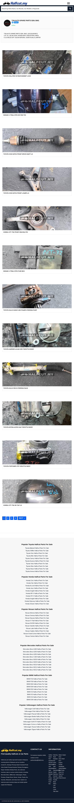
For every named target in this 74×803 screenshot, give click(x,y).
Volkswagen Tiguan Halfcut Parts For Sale (37, 729)
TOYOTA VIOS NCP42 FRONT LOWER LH (16, 193)
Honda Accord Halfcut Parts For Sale (37, 585)
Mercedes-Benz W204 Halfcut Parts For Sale (37, 662)
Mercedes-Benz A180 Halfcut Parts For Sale (37, 649)
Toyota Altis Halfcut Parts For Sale (37, 556)
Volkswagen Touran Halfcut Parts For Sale (37, 727)
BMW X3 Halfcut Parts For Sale (37, 692)
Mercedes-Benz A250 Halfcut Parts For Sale (37, 654)
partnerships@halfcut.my (37, 760)
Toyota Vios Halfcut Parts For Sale (37, 553)
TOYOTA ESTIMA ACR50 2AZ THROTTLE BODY (18, 427)
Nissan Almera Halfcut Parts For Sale (37, 613)
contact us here (35, 757)
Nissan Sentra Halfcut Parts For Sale (37, 636)
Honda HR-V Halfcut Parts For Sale (37, 593)
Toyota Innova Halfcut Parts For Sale (37, 571)
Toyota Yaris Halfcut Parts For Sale (37, 563)
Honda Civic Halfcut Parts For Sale (37, 580)
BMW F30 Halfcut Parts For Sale (37, 681)
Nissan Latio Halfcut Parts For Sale (37, 628)
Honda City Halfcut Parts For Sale (37, 583)
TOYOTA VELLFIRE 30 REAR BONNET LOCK (17, 76)
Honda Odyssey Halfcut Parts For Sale (37, 601)
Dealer (16, 22)
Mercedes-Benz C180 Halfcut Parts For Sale (37, 657)
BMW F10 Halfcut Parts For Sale (37, 679)
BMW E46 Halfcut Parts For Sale (37, 699)
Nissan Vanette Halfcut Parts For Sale (37, 626)
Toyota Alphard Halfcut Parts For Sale (37, 548)
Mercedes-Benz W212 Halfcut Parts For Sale (37, 670)
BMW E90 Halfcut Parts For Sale (37, 686)
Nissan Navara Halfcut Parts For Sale (37, 618)
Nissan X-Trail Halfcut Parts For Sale (37, 620)
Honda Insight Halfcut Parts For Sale (37, 591)
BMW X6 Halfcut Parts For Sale (37, 697)
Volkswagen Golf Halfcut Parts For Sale (37, 709)
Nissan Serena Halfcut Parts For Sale (37, 615)
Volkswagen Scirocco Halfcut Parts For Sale (37, 724)
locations (22, 762)
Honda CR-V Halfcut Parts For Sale (37, 596)
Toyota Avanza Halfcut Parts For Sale (37, 561)
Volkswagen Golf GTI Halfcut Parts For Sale (37, 721)
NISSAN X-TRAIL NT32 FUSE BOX (14, 271)
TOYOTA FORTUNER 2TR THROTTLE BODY (16, 466)
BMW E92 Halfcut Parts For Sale (37, 689)
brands (21, 772)
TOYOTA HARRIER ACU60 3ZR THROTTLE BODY (18, 349)
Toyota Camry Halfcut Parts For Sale (37, 558)
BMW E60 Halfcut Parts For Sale (37, 684)
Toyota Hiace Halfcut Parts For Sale (37, 569)
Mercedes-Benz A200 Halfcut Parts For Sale (37, 651)
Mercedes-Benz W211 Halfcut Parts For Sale (37, 667)
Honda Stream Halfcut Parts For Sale (37, 604)
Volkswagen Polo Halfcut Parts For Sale (37, 711)
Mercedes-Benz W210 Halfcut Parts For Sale (37, 664)
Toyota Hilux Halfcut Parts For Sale (37, 566)
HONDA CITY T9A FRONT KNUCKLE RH (15, 232)
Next (21, 518)
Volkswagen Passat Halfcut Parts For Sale (37, 714)
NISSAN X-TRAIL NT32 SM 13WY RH (14, 115)
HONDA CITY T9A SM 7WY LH (12, 505)
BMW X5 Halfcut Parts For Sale (37, 694)
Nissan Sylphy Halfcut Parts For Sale (37, 631)
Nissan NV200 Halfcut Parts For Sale (37, 623)
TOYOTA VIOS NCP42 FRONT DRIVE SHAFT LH (18, 154)
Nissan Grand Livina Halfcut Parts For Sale (37, 633)
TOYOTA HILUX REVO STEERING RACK (15, 388)
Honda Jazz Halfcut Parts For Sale (37, 588)
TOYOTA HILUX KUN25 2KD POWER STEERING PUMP (20, 310)
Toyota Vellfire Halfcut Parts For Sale (37, 550)
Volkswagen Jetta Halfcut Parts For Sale (37, 719)
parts (7, 782)
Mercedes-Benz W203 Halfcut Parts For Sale (37, 659)
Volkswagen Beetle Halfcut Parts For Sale (37, 716)
